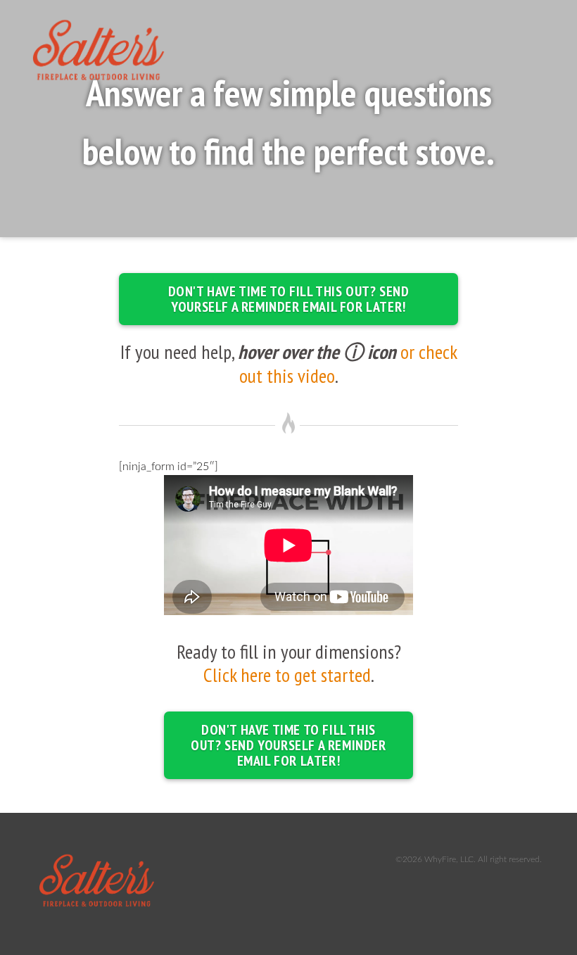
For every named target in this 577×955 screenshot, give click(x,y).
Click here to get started (287, 675)
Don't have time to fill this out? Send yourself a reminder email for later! (289, 299)
